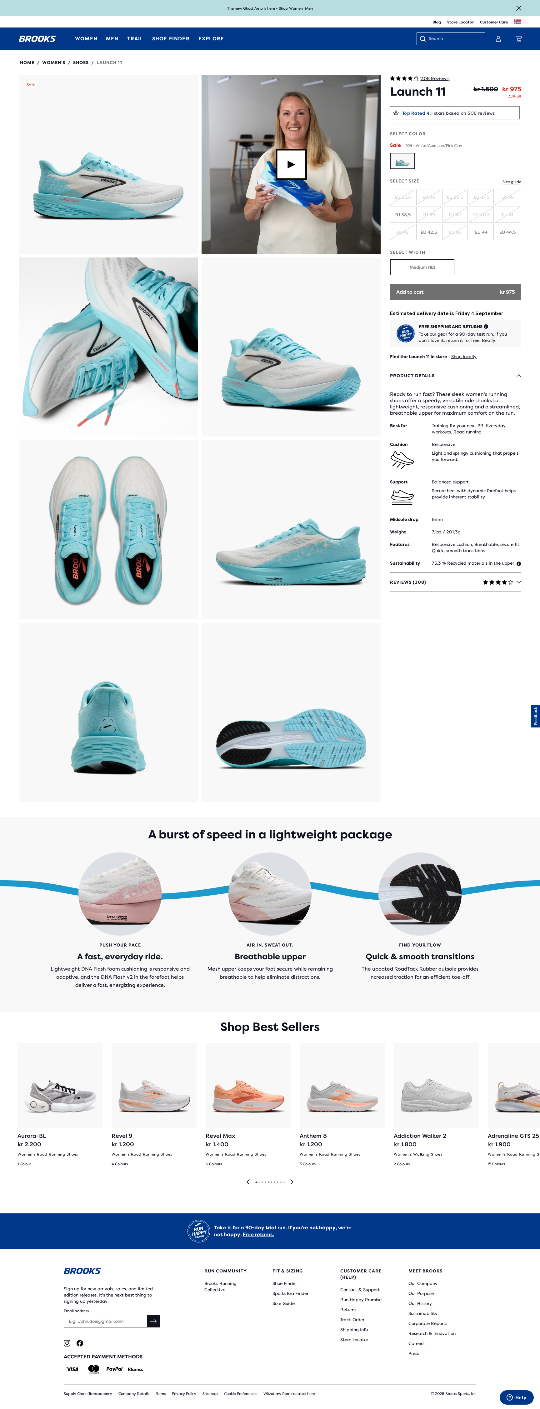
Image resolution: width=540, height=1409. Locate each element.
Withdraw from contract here (289, 1394)
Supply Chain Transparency (88, 1394)
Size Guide (283, 1303)
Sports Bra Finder (290, 1293)
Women (296, 8)
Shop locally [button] (464, 356)
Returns (348, 1309)
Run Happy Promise (361, 1299)
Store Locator (460, 22)
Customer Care (494, 22)
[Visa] (73, 1369)
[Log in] (498, 39)
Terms (161, 1394)
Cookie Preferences (240, 1394)
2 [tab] (258, 1182)
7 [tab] (274, 1182)
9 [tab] (280, 1182)
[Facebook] (80, 1343)
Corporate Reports (427, 1323)
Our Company (423, 1283)
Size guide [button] (511, 182)
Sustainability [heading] (405, 563)
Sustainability (423, 1313)
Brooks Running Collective (220, 1286)
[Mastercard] (93, 1369)
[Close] (518, 8)
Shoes (81, 62)
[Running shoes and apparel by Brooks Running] (37, 39)
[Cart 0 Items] (519, 39)
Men (309, 8)
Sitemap (210, 1394)
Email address (76, 1311)
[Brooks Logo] (115, 1272)
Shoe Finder (284, 1283)
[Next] (291, 1182)
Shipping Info (354, 1329)
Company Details (133, 1394)
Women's (53, 62)
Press (413, 1353)
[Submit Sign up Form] (153, 1321)
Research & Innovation (432, 1333)
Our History (420, 1303)
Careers (416, 1343)
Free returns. (258, 1234)
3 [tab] (261, 1182)
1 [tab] (256, 1182)
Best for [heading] (398, 425)
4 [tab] (265, 1182)
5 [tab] (268, 1182)
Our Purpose (421, 1293)
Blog (436, 22)
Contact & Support (360, 1289)
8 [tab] (277, 1182)
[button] (108, 164)
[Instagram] (67, 1343)
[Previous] (248, 1182)
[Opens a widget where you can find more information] (516, 1398)
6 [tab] (271, 1182)
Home (27, 62)
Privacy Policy (184, 1394)
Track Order (352, 1319)
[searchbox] (454, 39)
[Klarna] (135, 1369)
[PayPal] (114, 1369)
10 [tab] (283, 1182)
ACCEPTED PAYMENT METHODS (103, 1357)
